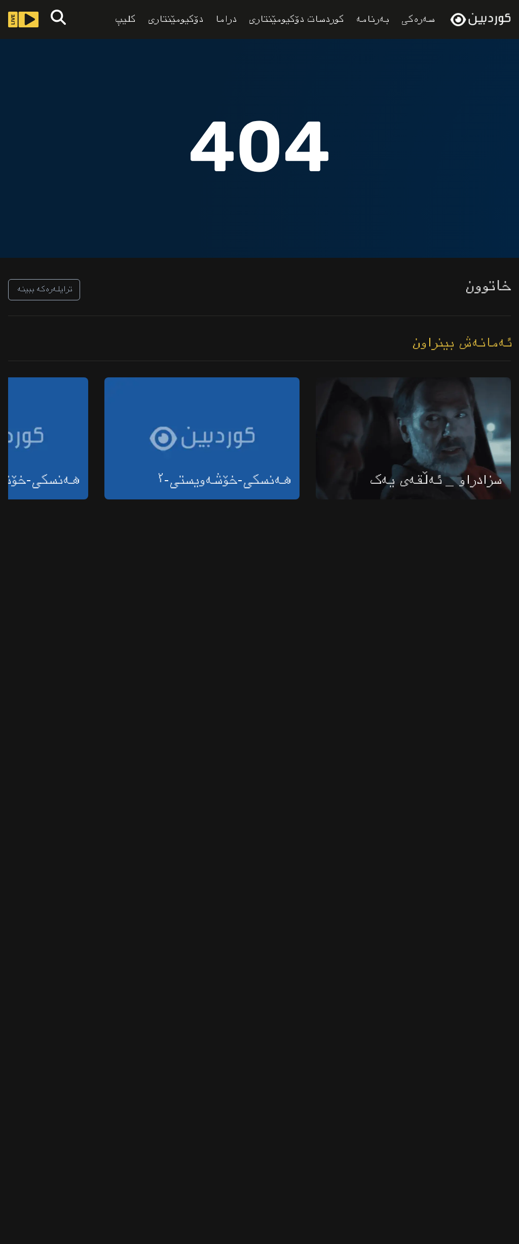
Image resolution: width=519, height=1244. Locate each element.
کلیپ (124, 20)
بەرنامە (371, 20)
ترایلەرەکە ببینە (44, 289)
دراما (225, 20)
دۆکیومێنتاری (174, 20)
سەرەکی (417, 19)
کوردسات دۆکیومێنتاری (295, 20)
